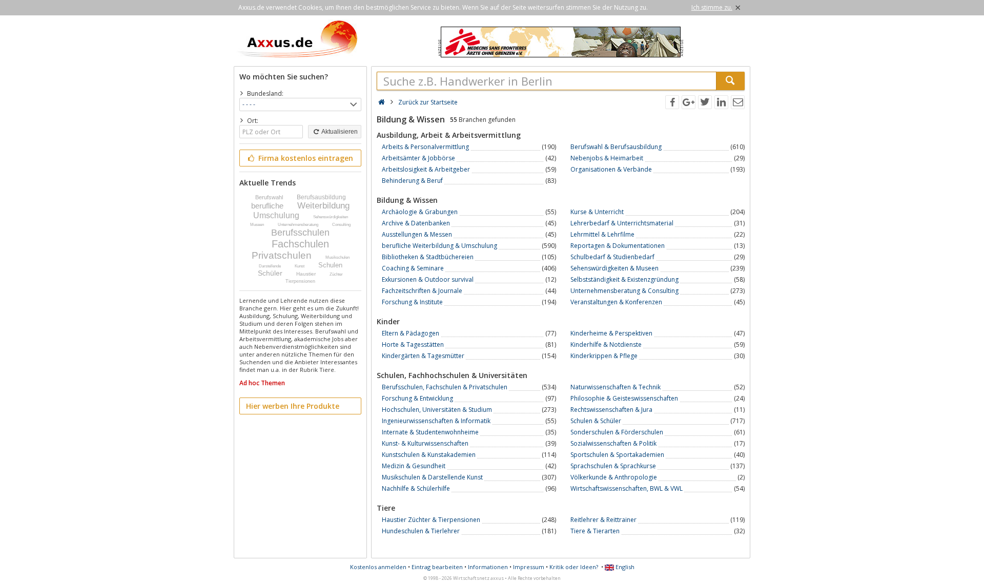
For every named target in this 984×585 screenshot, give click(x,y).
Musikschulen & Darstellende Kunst (432, 477)
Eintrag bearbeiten (437, 567)
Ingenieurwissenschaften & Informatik (436, 420)
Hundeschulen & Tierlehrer (421, 531)
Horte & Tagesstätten (413, 344)
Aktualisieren (339, 131)
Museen (257, 224)
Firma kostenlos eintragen (304, 158)
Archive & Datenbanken (416, 223)
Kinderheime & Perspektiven (611, 333)
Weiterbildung (323, 206)
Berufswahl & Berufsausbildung (616, 146)
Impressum (528, 567)
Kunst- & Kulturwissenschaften (425, 443)
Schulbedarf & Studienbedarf (612, 257)
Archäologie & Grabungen (420, 211)
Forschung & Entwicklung (417, 398)
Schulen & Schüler (595, 420)
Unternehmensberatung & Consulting (624, 290)
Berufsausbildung (321, 197)
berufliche (267, 205)
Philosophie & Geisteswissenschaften (624, 398)
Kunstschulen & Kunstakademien (429, 454)
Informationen (488, 567)
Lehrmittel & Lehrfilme (602, 234)
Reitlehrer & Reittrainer (603, 519)
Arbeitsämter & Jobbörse (418, 158)
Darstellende (270, 266)
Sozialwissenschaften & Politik (613, 443)
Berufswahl (269, 197)
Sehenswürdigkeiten (330, 217)
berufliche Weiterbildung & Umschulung (439, 245)
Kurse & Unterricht (597, 211)
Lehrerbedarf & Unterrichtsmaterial (621, 223)
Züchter (336, 274)
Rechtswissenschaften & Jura (611, 409)
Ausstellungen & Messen (417, 234)
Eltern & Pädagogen (410, 333)
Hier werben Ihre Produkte (292, 406)
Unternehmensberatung (298, 224)
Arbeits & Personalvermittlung (425, 146)
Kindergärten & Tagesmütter (423, 355)
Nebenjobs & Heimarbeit (606, 158)
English (624, 567)
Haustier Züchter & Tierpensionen (431, 519)
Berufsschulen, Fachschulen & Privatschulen (444, 387)
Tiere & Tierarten (595, 531)
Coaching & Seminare (413, 268)
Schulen (330, 265)
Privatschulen (282, 255)
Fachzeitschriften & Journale (422, 290)
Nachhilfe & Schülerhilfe (416, 488)
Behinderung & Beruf (412, 180)
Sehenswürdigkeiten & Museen (614, 268)
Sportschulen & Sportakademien (617, 454)
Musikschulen (337, 257)
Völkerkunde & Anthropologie (613, 477)
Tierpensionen (300, 281)
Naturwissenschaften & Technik (615, 387)
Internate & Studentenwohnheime (430, 432)
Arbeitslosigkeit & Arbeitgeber (426, 169)
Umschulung (276, 215)
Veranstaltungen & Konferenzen (616, 302)
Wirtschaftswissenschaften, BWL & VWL (626, 488)
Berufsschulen (300, 232)
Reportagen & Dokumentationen (617, 245)
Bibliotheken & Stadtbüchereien (428, 257)
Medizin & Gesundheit (413, 466)
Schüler (270, 273)
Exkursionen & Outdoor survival (428, 279)
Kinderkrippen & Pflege (604, 355)
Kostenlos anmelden (378, 567)
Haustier (306, 274)
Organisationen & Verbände (611, 169)
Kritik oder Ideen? (573, 567)
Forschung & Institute (412, 302)
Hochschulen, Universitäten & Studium (437, 409)
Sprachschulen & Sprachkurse (613, 466)
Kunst (299, 266)
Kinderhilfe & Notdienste (606, 344)
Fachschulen (300, 243)
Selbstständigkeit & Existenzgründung (624, 279)
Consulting (341, 224)
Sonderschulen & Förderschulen (616, 432)
